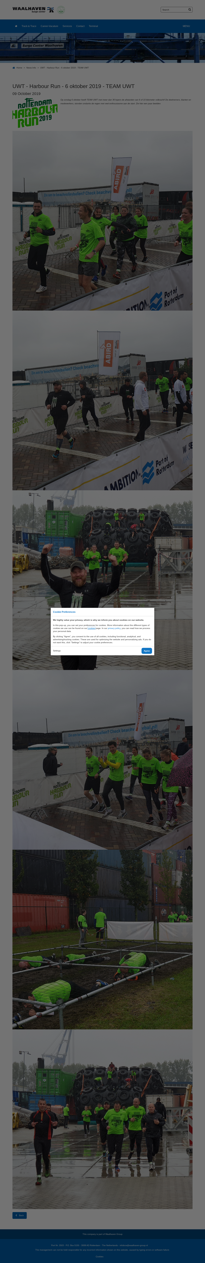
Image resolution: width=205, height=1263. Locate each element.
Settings (57, 650)
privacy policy (114, 628)
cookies (91, 628)
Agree (147, 651)
